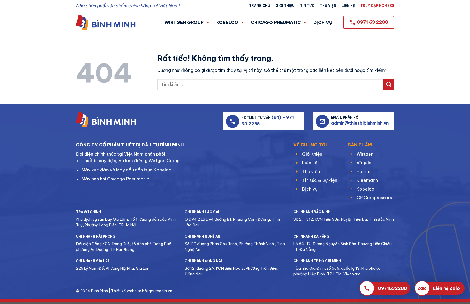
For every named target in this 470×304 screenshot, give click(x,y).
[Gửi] (388, 84)
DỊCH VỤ (322, 22)
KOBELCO (227, 22)
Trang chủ (259, 6)
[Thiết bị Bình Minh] (106, 22)
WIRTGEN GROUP (184, 22)
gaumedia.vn (160, 290)
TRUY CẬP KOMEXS (377, 6)
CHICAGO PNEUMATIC (276, 22)
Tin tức (307, 6)
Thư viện (328, 6)
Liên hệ (348, 6)
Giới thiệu (285, 6)
